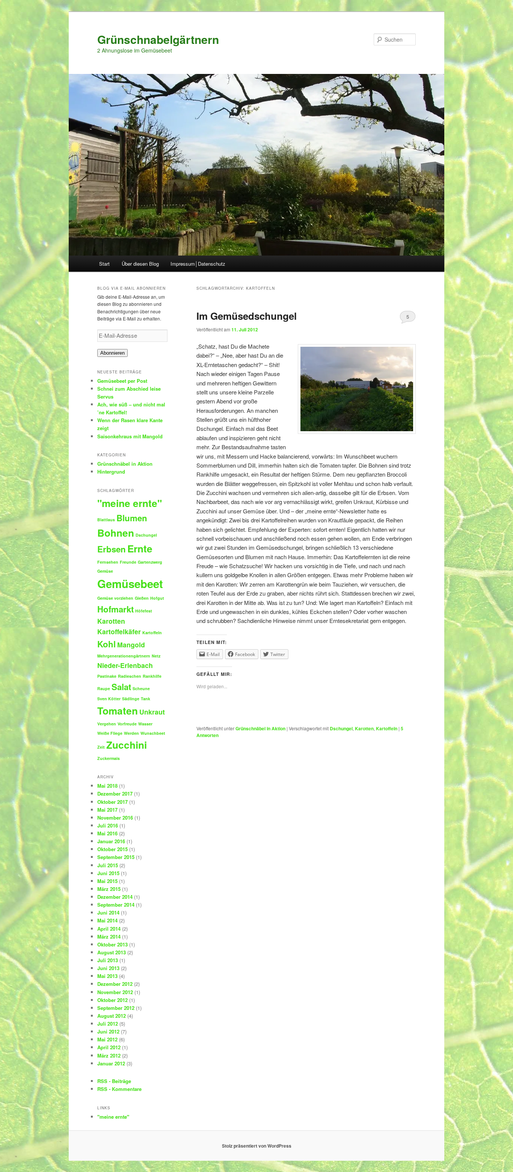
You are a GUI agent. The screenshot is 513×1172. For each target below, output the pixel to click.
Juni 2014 (108, 912)
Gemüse (105, 571)
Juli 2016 (107, 825)
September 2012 (115, 1007)
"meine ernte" (129, 503)
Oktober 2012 (112, 999)
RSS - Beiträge (114, 1081)
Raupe (103, 688)
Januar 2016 (111, 841)
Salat (121, 687)
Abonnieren (112, 353)
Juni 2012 (108, 1031)
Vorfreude (127, 724)
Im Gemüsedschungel (246, 316)
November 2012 (115, 992)
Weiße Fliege (109, 733)
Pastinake (106, 676)
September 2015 (115, 857)
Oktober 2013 (112, 944)
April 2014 (109, 928)
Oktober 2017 (112, 801)
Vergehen (106, 724)
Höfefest (143, 611)
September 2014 (115, 904)
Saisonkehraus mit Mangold (130, 436)
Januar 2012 (111, 1063)
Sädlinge (130, 698)
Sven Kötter (109, 698)
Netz (156, 656)
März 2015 (109, 888)
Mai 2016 (107, 833)
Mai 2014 (107, 920)
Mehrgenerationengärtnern (123, 656)
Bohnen (115, 533)
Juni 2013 (108, 968)
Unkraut (152, 711)
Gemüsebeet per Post (122, 380)
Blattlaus (106, 519)
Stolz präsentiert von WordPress (256, 1145)
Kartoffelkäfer (119, 631)
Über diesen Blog (140, 263)
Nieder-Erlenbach (125, 665)
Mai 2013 (107, 975)
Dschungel (341, 728)
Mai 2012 (107, 1039)
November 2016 (115, 817)
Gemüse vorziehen (115, 598)
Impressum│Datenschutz (197, 263)
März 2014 (109, 936)
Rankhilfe (152, 676)
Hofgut (157, 598)
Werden (131, 733)
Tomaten (117, 711)
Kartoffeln (386, 728)
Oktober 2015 (112, 849)
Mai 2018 (107, 785)
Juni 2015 (108, 873)
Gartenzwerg (150, 562)
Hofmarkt (115, 609)
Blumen (131, 518)
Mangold (131, 644)
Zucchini (126, 745)
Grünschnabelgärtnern (158, 39)
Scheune (141, 688)
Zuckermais (108, 758)
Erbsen (111, 549)
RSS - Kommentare (119, 1088)
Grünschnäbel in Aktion (260, 728)
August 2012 (111, 1015)
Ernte (139, 548)
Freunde (128, 562)
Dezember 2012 (115, 983)
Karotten (364, 728)
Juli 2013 (107, 960)
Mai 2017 (107, 809)
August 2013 (111, 952)
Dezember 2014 (115, 896)
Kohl (106, 644)
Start (104, 263)
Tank (145, 698)
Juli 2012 (107, 1023)
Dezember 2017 (115, 793)
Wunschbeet (152, 733)
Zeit (101, 747)
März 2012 (109, 1055)
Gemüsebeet (130, 583)
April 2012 (109, 1047)
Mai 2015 (107, 881)
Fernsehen (107, 562)
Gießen (142, 598)
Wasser (145, 724)
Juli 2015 (107, 865)
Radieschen (129, 676)
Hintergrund (111, 471)
